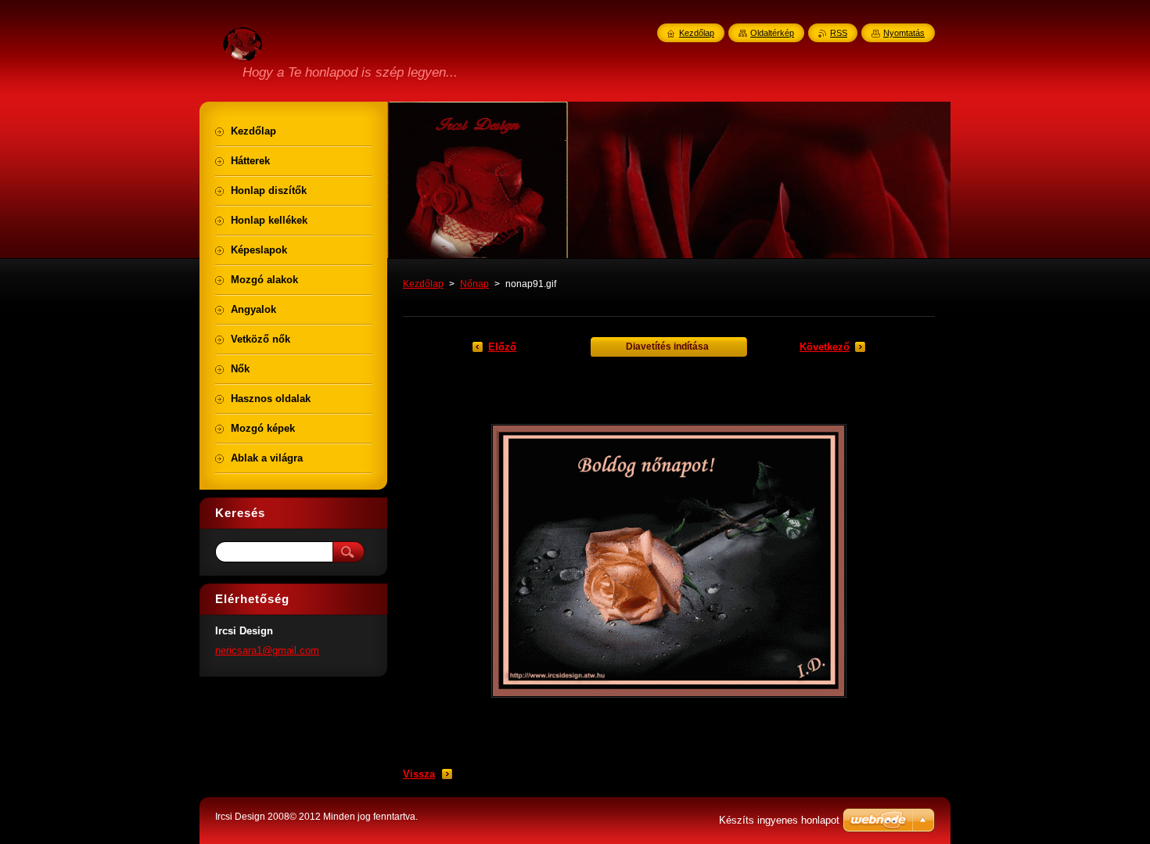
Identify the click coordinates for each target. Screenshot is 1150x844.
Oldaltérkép (772, 33)
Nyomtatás (904, 33)
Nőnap (474, 284)
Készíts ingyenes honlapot (779, 820)
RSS (838, 33)
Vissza (419, 774)
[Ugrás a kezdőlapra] (242, 52)
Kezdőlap (423, 284)
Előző (502, 347)
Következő (825, 347)
